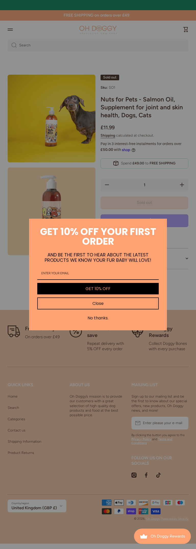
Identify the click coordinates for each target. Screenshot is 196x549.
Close (98, 303)
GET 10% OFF (98, 289)
